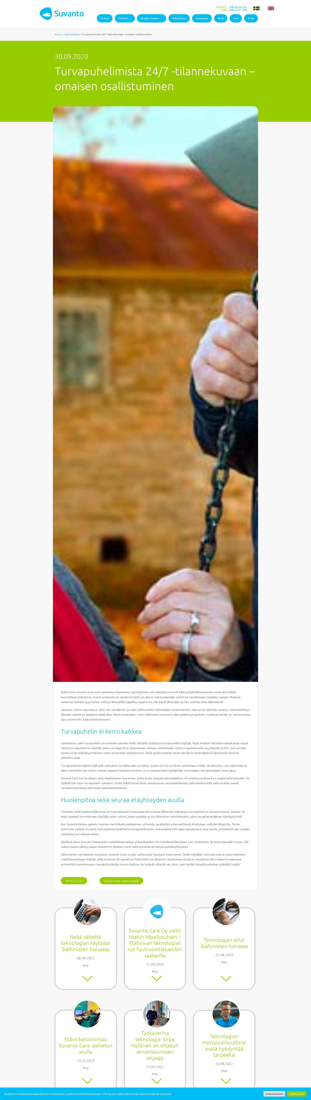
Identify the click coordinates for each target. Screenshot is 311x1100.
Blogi (221, 18)
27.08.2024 (224, 955)
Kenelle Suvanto (150, 18)
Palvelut (123, 18)
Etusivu (104, 18)
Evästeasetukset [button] (274, 1093)
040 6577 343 (238, 10)
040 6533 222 (238, 7)
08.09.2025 (85, 958)
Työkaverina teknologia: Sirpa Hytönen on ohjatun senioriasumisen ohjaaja (154, 1045)
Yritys (251, 18)
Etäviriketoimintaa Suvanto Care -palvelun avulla (85, 1045)
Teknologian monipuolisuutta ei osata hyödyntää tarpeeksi (224, 1045)
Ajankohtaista (72, 34)
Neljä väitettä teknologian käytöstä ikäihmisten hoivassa (85, 943)
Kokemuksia (179, 18)
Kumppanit (202, 18)
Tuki (235, 18)
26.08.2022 (224, 1063)
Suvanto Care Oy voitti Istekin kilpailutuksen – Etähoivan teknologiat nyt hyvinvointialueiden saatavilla (155, 942)
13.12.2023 (85, 1060)
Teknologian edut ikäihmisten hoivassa (224, 943)
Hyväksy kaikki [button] (296, 1093)
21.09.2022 (155, 1066)
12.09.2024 (155, 964)
